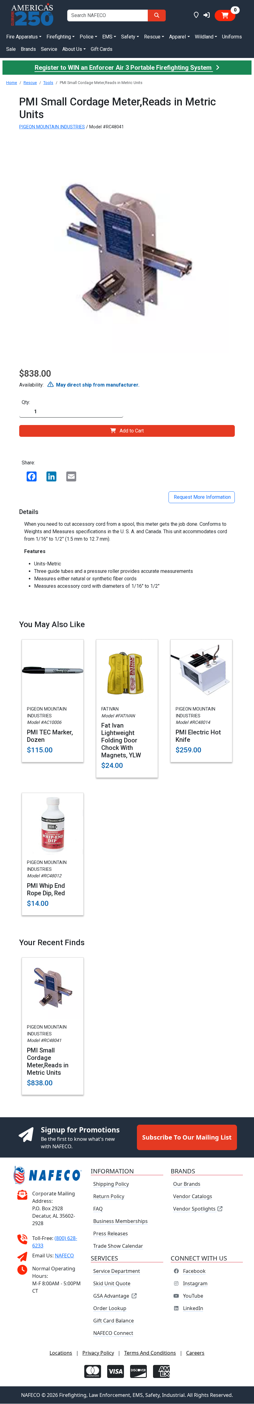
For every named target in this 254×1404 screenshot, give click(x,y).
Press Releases (110, 1233)
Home (11, 82)
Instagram (195, 1283)
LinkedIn (193, 1308)
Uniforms (232, 37)
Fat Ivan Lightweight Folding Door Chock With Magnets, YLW (121, 740)
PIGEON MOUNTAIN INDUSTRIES (52, 127)
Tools (48, 82)
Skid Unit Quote (111, 1283)
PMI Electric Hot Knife (198, 736)
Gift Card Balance (113, 1321)
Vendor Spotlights (195, 1209)
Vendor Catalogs (192, 1196)
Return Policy (108, 1196)
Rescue (30, 82)
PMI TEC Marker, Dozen (50, 736)
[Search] (157, 15)
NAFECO (64, 1255)
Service (49, 49)
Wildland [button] (204, 37)
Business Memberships (120, 1221)
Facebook (194, 1271)
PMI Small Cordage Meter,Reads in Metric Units (47, 1061)
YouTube (193, 1296)
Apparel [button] (177, 37)
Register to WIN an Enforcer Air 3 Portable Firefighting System (124, 67)
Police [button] (87, 37)
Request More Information (202, 497)
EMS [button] (107, 37)
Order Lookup (109, 1308)
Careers (195, 1353)
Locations (61, 1353)
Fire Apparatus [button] (22, 37)
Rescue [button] (152, 37)
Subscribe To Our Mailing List (187, 1137)
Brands (28, 49)
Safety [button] (128, 37)
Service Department (116, 1271)
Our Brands (186, 1184)
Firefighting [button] (58, 37)
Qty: (26, 402)
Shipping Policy (111, 1184)
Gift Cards (101, 49)
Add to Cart (132, 431)
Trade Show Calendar (118, 1246)
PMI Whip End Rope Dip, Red (46, 889)
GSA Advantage (111, 1296)
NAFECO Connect (113, 1333)
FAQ (98, 1209)
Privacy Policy (98, 1353)
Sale (11, 49)
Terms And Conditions (150, 1353)
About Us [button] (72, 49)
